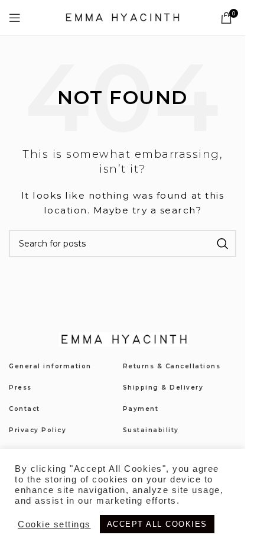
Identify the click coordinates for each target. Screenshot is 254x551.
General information (50, 366)
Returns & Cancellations (172, 366)
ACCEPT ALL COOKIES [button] (157, 524)
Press (20, 387)
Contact (24, 409)
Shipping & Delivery (163, 387)
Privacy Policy (37, 430)
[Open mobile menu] (15, 18)
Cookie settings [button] (54, 524)
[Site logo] (123, 17)
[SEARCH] (222, 243)
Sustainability (151, 430)
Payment (141, 409)
